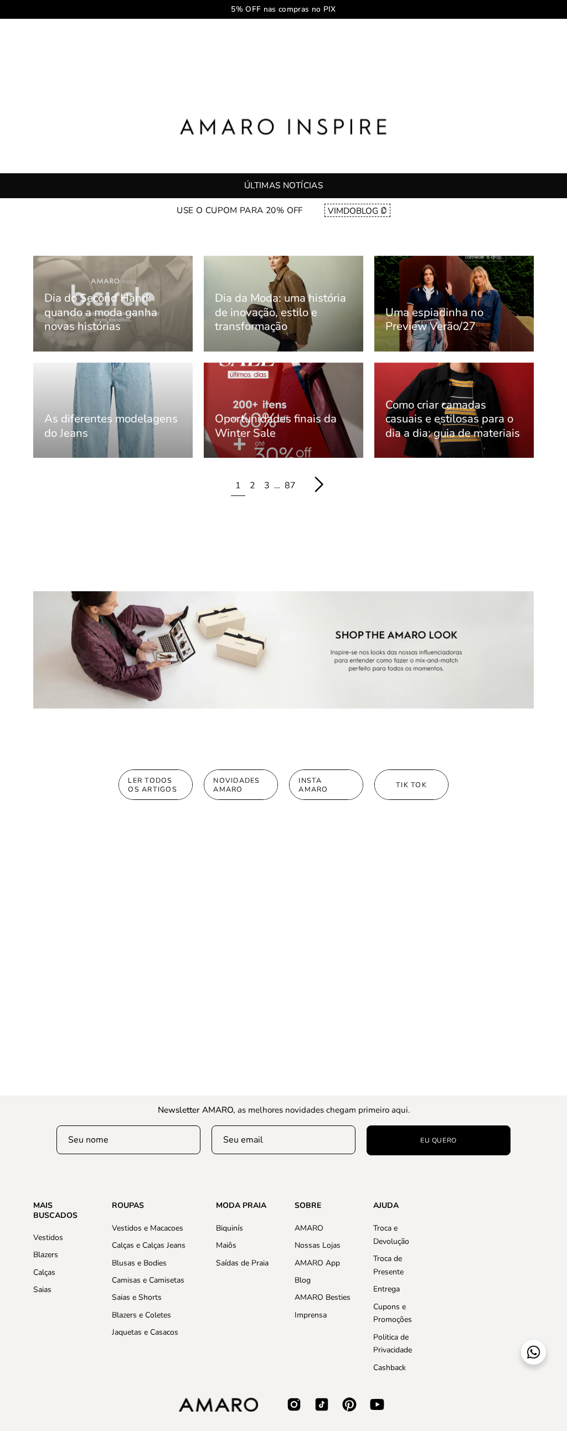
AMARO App (317, 1262)
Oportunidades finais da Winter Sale (276, 426)
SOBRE (308, 1206)
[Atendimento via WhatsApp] (533, 1352)
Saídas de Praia (242, 1262)
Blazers (45, 1254)
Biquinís (229, 1228)
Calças (44, 1272)
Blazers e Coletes (141, 1314)
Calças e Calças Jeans (148, 1245)
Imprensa (311, 1314)
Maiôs (226, 1245)
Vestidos (48, 1237)
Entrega (386, 1289)
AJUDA (386, 1206)
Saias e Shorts (137, 1297)
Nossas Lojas (318, 1245)
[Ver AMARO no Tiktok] (322, 1404)
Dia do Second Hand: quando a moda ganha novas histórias (100, 312)
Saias (42, 1289)
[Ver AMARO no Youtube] (377, 1404)
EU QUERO (438, 1140)
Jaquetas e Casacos (145, 1332)
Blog (303, 1280)
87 (290, 485)
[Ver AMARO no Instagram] (294, 1404)
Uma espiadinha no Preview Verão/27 (434, 319)
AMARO (309, 1228)
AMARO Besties (322, 1297)
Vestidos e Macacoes (147, 1228)
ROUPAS (128, 1206)
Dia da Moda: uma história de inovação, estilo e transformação (280, 312)
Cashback (389, 1367)
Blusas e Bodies (139, 1262)
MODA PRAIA (241, 1206)
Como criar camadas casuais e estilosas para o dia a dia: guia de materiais (452, 419)
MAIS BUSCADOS (55, 1210)
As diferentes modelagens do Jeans (111, 426)
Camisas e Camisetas (148, 1280)
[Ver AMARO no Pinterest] (349, 1404)
